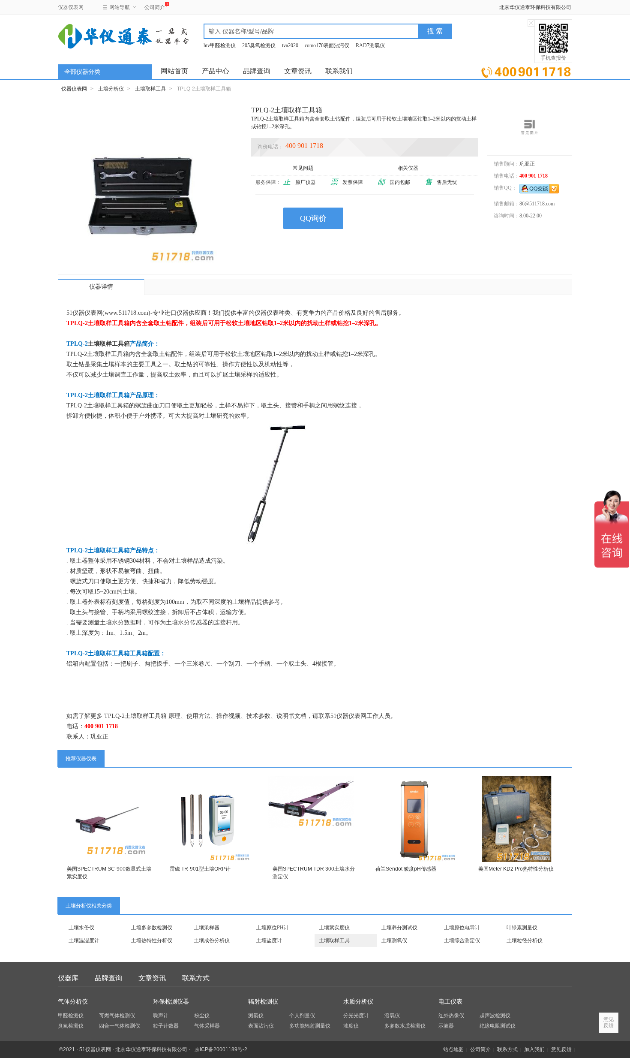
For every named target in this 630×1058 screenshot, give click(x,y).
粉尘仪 (202, 1016)
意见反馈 (561, 1049)
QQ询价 (313, 218)
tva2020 (290, 45)
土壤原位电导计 (462, 928)
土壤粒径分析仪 (525, 940)
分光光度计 (356, 1016)
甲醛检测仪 (71, 1016)
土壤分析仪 (111, 89)
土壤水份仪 (81, 928)
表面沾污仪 (261, 1026)
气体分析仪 (73, 1001)
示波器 (446, 1026)
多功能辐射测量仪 (309, 1026)
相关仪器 (408, 168)
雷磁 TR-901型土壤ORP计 (200, 869)
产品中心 (215, 71)
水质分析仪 (358, 1001)
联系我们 (339, 71)
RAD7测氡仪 (370, 45)
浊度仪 (351, 1026)
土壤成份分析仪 (212, 940)
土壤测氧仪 (394, 940)
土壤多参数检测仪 (151, 928)
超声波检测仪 (495, 1016)
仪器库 (68, 978)
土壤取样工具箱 (109, 344)
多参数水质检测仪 (405, 1026)
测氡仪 (256, 1016)
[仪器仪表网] (104, 35)
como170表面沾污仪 (327, 45)
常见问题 (303, 168)
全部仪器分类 (82, 72)
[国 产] (529, 126)
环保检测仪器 (171, 1001)
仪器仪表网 (71, 7)
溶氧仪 (392, 1016)
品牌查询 (256, 71)
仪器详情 (101, 286)
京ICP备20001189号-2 (221, 1049)
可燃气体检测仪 (117, 1016)
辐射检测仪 (263, 1001)
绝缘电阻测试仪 (498, 1026)
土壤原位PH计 (272, 928)
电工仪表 (450, 1001)
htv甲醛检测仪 (220, 45)
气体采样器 (207, 1026)
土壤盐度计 (269, 940)
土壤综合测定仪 (462, 940)
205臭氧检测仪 (259, 45)
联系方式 (196, 978)
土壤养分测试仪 (399, 928)
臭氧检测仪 (71, 1026)
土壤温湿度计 (84, 940)
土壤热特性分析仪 (151, 940)
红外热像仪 (451, 1016)
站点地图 (453, 1049)
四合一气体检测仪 (119, 1026)
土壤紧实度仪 (334, 928)
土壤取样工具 (150, 89)
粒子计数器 (166, 1026)
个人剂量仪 (302, 1016)
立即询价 (526, 70)
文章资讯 (298, 71)
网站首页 (174, 71)
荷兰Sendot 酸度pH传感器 (405, 869)
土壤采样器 (206, 928)
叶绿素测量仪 (522, 928)
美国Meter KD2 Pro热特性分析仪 (516, 869)
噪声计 (160, 1016)
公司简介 (154, 7)
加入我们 (534, 1049)
